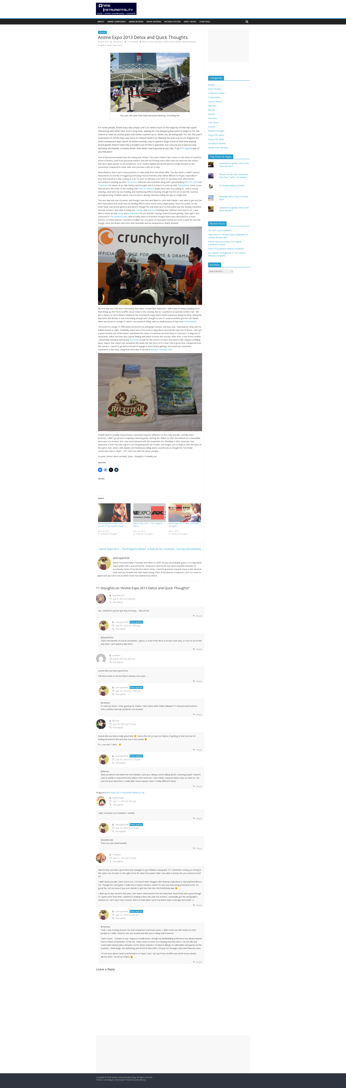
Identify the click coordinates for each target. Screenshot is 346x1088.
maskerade (118, 797)
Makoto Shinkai (181, 42)
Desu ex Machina (146, 188)
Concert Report (215, 101)
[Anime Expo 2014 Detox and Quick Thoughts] (184, 512)
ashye (120, 213)
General (102, 32)
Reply (199, 615)
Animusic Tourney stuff (161, 349)
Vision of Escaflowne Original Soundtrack (226, 248)
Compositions (214, 97)
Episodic (211, 110)
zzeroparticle (118, 42)
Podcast (211, 126)
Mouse (115, 720)
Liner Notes (213, 122)
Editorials (212, 105)
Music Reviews (154, 21)
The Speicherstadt (118, 216)
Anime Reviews (136, 21)
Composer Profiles (216, 93)
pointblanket (133, 213)
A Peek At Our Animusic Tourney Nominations (175, 549)
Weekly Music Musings (218, 147)
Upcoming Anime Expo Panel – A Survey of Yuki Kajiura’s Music (112, 524)
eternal (151, 210)
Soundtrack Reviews (217, 143)
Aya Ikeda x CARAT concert (164, 42)
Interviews (212, 118)
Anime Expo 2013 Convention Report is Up (124, 792)
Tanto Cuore (117, 45)
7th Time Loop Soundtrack (220, 230)
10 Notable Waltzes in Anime (231, 185)
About (101, 21)
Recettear (192, 42)
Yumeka (139, 210)
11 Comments (132, 42)
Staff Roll (204, 21)
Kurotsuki (134, 339)
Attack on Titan (147, 42)
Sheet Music (190, 21)
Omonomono (190, 321)
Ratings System (172, 21)
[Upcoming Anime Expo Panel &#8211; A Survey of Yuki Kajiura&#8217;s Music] (114, 512)
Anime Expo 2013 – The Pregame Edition (121, 549)
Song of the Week (216, 135)
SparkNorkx (118, 595)
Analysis (211, 84)
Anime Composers (116, 21)
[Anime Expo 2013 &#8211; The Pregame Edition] (149, 512)
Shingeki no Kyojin (105, 45)
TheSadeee (183, 185)
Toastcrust (103, 185)
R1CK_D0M (192, 182)
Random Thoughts (216, 131)
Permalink (118, 602)
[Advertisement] (228, 45)
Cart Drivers (132, 182)
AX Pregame (186, 148)
